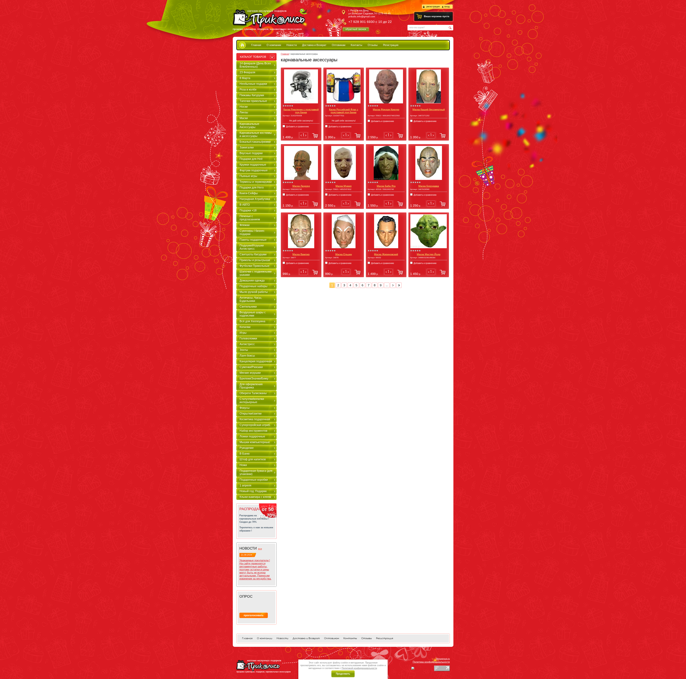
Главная (256, 44)
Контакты (356, 44)
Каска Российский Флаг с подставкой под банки (343, 111)
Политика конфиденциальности (431, 661)
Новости (291, 44)
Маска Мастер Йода (428, 254)
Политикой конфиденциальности (359, 668)
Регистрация (390, 44)
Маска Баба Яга (386, 186)
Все (260, 548)
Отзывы (373, 44)
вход (447, 6)
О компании (274, 44)
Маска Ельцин (343, 254)
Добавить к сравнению (297, 126)
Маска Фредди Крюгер (386, 109)
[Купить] (314, 136)
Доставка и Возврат (314, 44)
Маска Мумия (343, 186)
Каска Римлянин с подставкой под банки (301, 111)
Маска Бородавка (428, 186)
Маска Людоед (301, 186)
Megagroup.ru (443, 659)
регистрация (433, 6)
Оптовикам (338, 44)
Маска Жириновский (386, 254)
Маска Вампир (301, 254)
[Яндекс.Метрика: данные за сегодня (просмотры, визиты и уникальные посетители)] (422, 668)
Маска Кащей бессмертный (428, 109)
